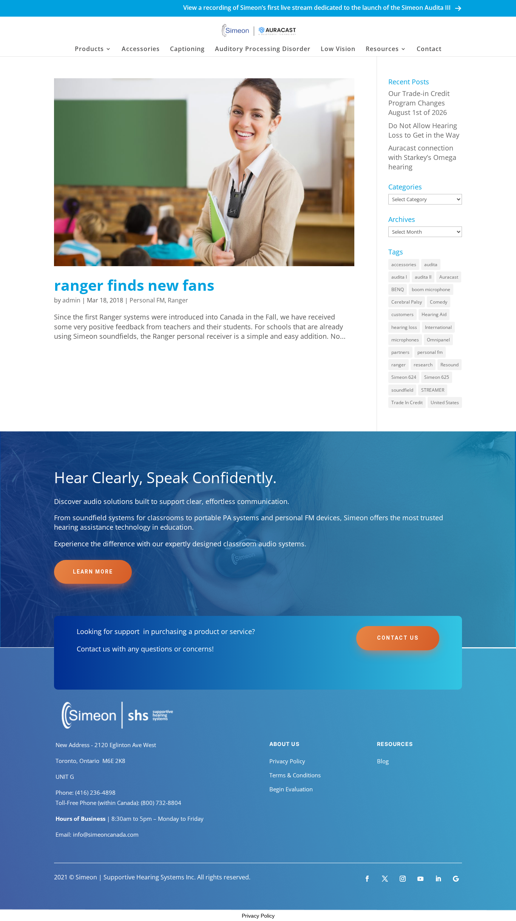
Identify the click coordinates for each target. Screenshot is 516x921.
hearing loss (404, 327)
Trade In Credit (407, 402)
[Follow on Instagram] (403, 879)
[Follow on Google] (456, 879)
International (438, 327)
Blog (383, 761)
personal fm (430, 352)
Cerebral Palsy (406, 302)
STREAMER (432, 390)
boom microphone (431, 289)
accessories (403, 264)
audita (430, 264)
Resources (382, 49)
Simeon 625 (436, 377)
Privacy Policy (287, 761)
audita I (399, 277)
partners (400, 352)
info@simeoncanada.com (106, 834)
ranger (398, 364)
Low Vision (338, 49)
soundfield (402, 390)
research (423, 364)
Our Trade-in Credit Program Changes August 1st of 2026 (419, 103)
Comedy (438, 302)
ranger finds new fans (134, 285)
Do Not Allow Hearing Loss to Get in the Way (423, 130)
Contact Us (398, 638)
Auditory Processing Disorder (263, 49)
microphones (405, 339)
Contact (429, 49)
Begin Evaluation (291, 789)
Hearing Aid (434, 314)
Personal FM (147, 300)
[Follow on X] (385, 879)
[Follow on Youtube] (420, 879)
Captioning (187, 49)
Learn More (93, 572)
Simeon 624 (403, 377)
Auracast (448, 277)
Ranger (178, 300)
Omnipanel (438, 339)
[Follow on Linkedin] (438, 879)
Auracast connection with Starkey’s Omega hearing (422, 157)
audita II (423, 277)
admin (71, 300)
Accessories (141, 49)
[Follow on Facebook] (367, 879)
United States (445, 402)
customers (402, 314)
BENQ (397, 289)
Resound (449, 364)
